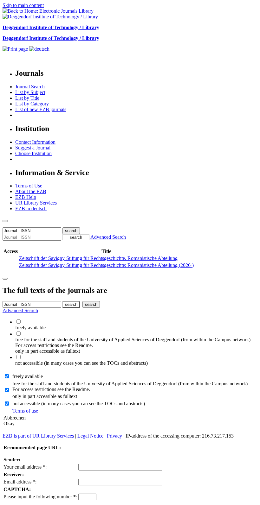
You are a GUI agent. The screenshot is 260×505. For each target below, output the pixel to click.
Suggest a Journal (32, 147)
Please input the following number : (40, 496)
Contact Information (35, 142)
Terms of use (25, 410)
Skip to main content (23, 5)
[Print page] (16, 49)
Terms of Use (28, 185)
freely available (27, 376)
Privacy (114, 436)
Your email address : (25, 467)
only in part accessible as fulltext (44, 396)
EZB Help (25, 197)
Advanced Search (108, 237)
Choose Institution (33, 153)
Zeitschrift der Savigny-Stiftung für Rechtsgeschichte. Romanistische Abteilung (98, 258)
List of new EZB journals (40, 109)
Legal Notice (90, 436)
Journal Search (30, 86)
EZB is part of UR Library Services (38, 436)
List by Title (27, 98)
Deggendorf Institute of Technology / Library (51, 27)
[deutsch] (39, 49)
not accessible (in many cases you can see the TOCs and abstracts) (78, 403)
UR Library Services (36, 202)
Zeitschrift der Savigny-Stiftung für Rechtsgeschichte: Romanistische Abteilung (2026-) (106, 265)
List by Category (32, 103)
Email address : (19, 481)
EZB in (31, 208)
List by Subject (30, 92)
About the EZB (30, 191)
